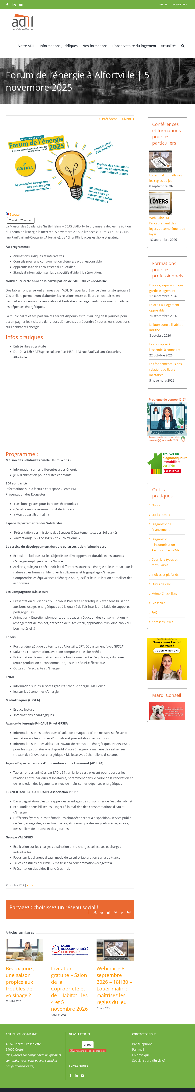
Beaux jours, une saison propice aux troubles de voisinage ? (20, 982)
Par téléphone (142, 1044)
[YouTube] (82, 1075)
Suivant (126, 119)
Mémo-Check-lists (164, 594)
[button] (183, 45)
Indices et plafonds (165, 574)
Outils (156, 505)
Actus (30, 885)
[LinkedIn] (76, 1075)
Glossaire (158, 603)
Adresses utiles (162, 622)
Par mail (138, 1049)
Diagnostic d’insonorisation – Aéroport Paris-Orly (166, 544)
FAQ (154, 612)
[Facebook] (70, 1075)
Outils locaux (161, 515)
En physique (141, 1055)
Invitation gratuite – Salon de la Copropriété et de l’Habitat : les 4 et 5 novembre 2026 (69, 988)
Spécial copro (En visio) (148, 1060)
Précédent (109, 119)
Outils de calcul (162, 584)
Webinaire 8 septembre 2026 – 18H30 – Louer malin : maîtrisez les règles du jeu (114, 985)
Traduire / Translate (20, 220)
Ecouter (15, 214)
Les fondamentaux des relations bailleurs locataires (165, 369)
